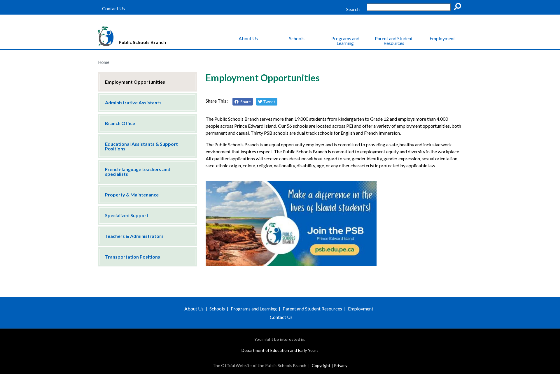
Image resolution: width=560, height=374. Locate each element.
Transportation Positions (132, 256)
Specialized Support (126, 215)
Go (459, 7)
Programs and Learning (345, 41)
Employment (442, 38)
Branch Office (120, 123)
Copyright (321, 365)
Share (245, 101)
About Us (248, 38)
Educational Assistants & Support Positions (141, 146)
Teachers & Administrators (134, 236)
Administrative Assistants (133, 102)
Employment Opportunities (135, 82)
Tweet (268, 101)
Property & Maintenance (132, 194)
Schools (296, 38)
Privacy (340, 365)
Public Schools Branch (142, 42)
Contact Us (113, 8)
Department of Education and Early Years (280, 350)
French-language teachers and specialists (137, 171)
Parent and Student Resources (394, 41)
